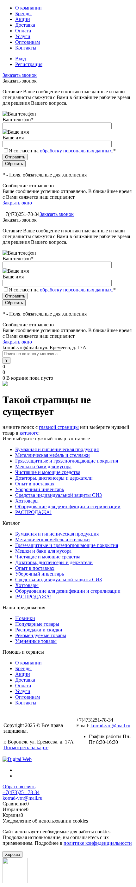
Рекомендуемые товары (40, 635)
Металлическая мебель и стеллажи (52, 455)
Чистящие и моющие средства (47, 472)
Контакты (25, 47)
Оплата (23, 30)
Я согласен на (62, 150)
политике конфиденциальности (98, 843)
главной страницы (59, 427)
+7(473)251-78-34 (21, 792)
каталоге (29, 433)
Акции (22, 19)
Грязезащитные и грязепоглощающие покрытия (66, 461)
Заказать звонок (20, 75)
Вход (20, 58)
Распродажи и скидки (38, 629)
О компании (28, 7)
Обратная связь (19, 786)
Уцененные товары (36, 641)
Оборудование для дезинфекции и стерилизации (68, 506)
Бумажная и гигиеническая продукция (57, 449)
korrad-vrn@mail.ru (110, 725)
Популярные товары (37, 624)
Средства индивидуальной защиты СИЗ (58, 495)
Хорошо (12, 854)
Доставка (25, 25)
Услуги (22, 36)
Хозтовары (27, 501)
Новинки (25, 618)
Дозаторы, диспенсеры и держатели (54, 478)
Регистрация (28, 64)
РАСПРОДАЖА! (33, 512)
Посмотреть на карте (25, 747)
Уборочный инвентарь (39, 489)
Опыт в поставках (34, 483)
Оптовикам (27, 42)
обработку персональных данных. (76, 150)
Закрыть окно (17, 202)
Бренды (23, 13)
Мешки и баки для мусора (43, 466)
